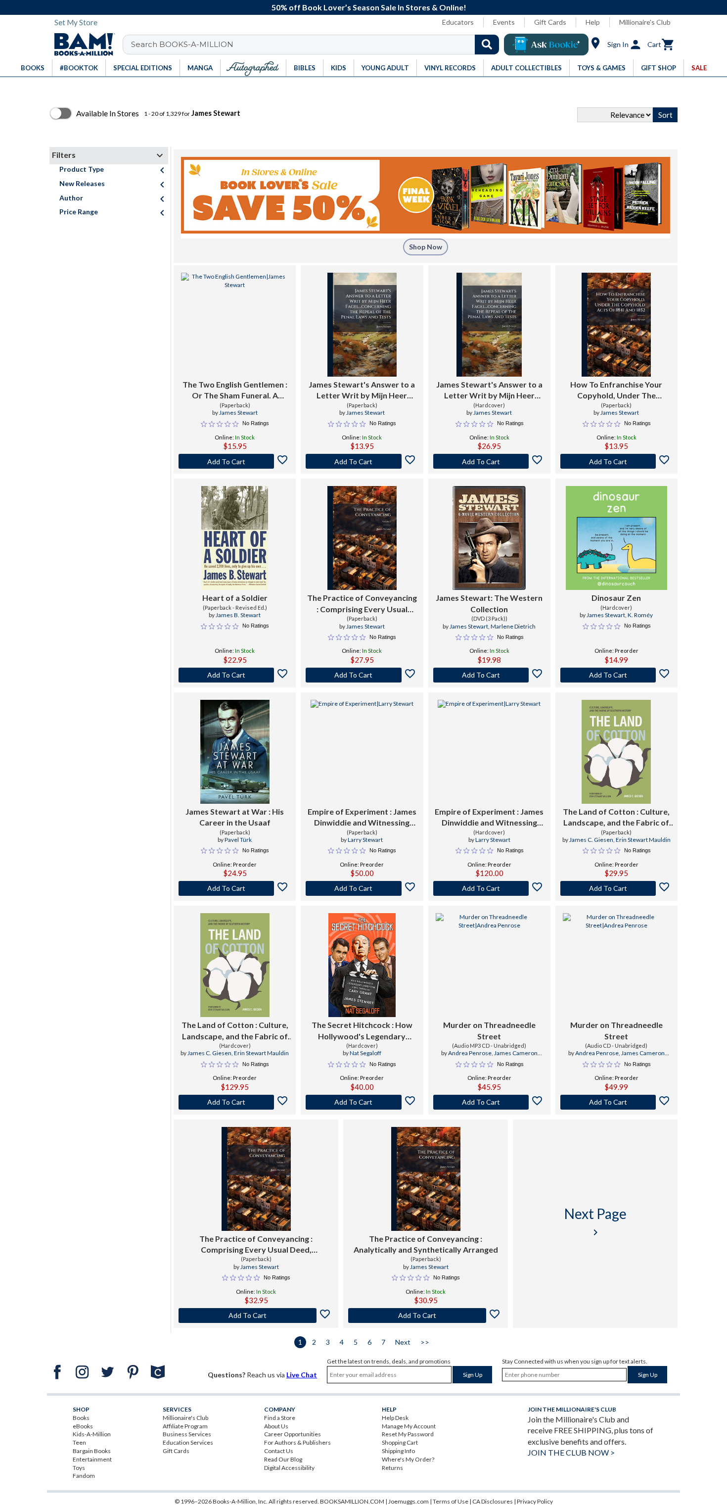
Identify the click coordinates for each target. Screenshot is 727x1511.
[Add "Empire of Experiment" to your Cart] (362, 888)
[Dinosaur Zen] (616, 538)
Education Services (188, 1442)
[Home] (81, 44)
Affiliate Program (185, 1426)
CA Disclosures (492, 1501)
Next (402, 1342)
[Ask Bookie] (546, 44)
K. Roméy (640, 615)
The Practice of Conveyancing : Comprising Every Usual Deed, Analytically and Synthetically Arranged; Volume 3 (256, 1245)
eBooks (83, 1426)
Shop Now (425, 247)
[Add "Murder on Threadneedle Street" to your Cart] (489, 1102)
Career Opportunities (292, 1434)
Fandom (84, 1475)
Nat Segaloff (365, 1053)
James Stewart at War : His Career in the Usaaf (234, 817)
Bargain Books (92, 1451)
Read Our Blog (283, 1459)
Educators (458, 22)
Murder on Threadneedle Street (489, 1030)
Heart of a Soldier (235, 597)
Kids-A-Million (92, 1434)
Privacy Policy (535, 1501)
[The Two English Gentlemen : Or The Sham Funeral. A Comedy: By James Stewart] (235, 324)
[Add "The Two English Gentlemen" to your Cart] (235, 461)
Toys (79, 1467)
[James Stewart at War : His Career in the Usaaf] (235, 751)
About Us (276, 1426)
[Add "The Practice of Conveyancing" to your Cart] (362, 675)
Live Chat (301, 1374)
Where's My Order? (408, 1459)
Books (81, 1417)
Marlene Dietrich (513, 626)
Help (593, 22)
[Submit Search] (487, 44)
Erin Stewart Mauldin (643, 839)
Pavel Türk (238, 839)
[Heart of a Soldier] (235, 538)
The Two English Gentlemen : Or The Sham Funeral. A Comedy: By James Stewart (234, 390)
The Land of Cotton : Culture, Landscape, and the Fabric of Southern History (616, 818)
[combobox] (317, 44)
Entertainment (92, 1459)
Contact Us (278, 1451)
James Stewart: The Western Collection (489, 603)
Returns (392, 1467)
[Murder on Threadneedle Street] (489, 965)
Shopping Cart (400, 1442)
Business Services (187, 1434)
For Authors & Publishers (297, 1442)
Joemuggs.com (408, 1501)
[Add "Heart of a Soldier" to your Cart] (235, 675)
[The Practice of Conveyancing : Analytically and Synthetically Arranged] (426, 1178)
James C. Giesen (591, 839)
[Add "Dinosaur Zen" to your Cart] (616, 675)
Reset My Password (408, 1434)
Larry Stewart (365, 839)
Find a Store (279, 1417)
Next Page (595, 1221)
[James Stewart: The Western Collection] (489, 538)
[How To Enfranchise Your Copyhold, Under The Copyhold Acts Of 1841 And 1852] (616, 324)
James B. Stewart (238, 615)
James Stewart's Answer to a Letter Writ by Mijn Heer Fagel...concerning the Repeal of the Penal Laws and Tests (362, 390)
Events (504, 22)
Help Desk (395, 1417)
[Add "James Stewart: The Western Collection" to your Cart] (489, 675)
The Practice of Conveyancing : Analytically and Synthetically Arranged (426, 1244)
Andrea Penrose (470, 1053)
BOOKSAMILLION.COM (352, 1501)
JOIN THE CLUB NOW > (571, 1452)
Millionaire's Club (645, 22)
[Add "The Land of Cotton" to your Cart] (616, 888)
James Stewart (238, 412)
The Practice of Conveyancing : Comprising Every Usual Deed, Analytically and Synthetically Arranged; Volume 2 (362, 604)
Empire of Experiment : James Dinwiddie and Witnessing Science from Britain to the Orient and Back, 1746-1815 (362, 818)
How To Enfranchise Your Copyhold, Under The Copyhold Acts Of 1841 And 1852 (616, 390)
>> (424, 1342)
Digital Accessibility (289, 1467)
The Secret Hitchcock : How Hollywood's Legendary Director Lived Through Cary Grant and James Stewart (362, 1031)
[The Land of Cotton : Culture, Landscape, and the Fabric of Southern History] (616, 751)
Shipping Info (398, 1451)
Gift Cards (550, 22)
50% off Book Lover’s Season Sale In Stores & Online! (369, 7)
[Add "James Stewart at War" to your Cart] (235, 888)
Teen (79, 1442)
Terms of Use (450, 1501)
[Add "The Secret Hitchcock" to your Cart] (362, 1102)
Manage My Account (409, 1426)
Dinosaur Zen (616, 597)
